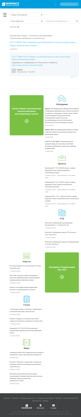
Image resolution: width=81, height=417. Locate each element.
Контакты (15, 398)
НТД (62, 218)
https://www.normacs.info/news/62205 (27, 65)
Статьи (26, 305)
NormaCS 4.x (37, 401)
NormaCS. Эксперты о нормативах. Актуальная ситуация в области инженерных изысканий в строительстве (25, 364)
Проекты (62, 164)
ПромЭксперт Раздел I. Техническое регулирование (31, 36)
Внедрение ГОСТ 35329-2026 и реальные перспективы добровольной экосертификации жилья (26, 330)
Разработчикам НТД (70, 398)
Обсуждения (62, 104)
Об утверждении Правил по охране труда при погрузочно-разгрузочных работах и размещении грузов (61, 132)
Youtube (53, 408)
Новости (27, 261)
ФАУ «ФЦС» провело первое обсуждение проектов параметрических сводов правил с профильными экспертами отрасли (25, 278)
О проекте (6, 398)
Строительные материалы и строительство (27, 38)
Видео (26, 348)
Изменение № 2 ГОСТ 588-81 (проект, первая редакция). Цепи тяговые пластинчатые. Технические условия (60, 184)
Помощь (45, 401)
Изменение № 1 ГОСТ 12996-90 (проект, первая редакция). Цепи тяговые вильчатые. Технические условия (62, 198)
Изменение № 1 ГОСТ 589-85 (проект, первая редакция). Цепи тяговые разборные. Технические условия (60, 170)
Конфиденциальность (27, 398)
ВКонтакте (40, 408)
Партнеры (58, 398)
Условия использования (45, 398)
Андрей (19, 70)
